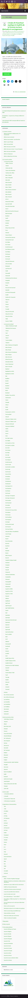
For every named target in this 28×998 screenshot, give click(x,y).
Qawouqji (7, 617)
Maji (5, 851)
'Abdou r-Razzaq (9, 163)
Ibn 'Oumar (7, 244)
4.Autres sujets (5, 792)
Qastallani (7, 615)
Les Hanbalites (7, 704)
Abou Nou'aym (8, 357)
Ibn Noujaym (8, 519)
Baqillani (7, 378)
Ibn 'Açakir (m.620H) (9, 445)
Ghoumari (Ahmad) (9, 424)
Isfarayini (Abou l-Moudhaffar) (12, 531)
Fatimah (7, 232)
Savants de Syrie (7, 946)
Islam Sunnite (4, 10)
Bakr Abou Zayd (7, 726)
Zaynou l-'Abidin (8, 321)
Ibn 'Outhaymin (7, 738)
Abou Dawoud (8, 182)
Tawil (6, 675)
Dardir (6, 409)
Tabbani (7, 670)
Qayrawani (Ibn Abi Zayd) (10, 620)
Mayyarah (7, 572)
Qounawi (7, 624)
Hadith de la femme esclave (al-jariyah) (14, 32)
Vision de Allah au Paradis (9, 913)
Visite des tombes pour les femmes (11, 915)
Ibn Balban (7, 476)
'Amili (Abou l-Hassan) (8, 719)
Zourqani (7, 689)
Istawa (5, 842)
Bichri (6, 390)
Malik (6, 271)
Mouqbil (5, 764)
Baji (6, 376)
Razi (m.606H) (8, 634)
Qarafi (6, 610)
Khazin (6, 553)
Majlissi (5, 760)
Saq (4, 863)
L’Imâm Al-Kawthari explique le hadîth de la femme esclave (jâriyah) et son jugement (13, 26)
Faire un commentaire (20, 91)
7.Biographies (5, 921)
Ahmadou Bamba (9, 361)
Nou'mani (6, 767)
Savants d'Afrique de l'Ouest (10, 929)
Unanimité (6, 711)
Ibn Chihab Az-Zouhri (9, 249)
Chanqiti (7, 402)
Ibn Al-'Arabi (8, 464)
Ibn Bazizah (7, 483)
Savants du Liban (7, 953)
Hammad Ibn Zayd (9, 239)
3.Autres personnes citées (8, 717)
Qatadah (7, 290)
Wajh (5, 866)
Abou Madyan (8, 354)
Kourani (7, 558)
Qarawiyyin (6, 709)
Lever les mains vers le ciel (9, 894)
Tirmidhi (7, 309)
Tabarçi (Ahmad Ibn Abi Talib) (10, 783)
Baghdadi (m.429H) (9, 371)
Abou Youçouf (8, 194)
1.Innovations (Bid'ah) (8, 794)
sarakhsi (7, 653)
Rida (5, 861)
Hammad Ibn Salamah (10, 237)
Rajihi (5, 774)
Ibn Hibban (7, 251)
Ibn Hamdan (8, 500)
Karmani (7, 543)
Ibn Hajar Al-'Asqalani (10, 495)
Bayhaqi (7, 388)
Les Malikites (19, 34)
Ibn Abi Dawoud (8, 247)
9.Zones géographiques (7, 927)
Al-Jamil (5, 825)
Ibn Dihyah (7, 491)
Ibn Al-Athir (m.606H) (10, 467)
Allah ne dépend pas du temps (10, 156)
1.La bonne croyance (6, 131)
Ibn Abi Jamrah (8, 462)
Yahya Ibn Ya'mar (9, 314)
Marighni (7, 565)
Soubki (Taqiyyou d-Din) (10, 660)
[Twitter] (6, 1)
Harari (6, 433)
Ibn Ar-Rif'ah (8, 474)
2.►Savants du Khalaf (8, 324)
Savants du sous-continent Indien (11, 958)
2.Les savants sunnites (7, 159)
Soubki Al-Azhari (8, 663)
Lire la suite (6, 74)
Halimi (6, 431)
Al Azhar (6, 692)
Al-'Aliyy (5, 816)
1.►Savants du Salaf (8, 161)
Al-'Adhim (6, 811)
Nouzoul (5, 854)
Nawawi (7, 596)
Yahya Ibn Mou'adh (9, 311)
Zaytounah (6, 714)
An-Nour (6, 830)
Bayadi (6, 383)
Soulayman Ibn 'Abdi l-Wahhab (12, 665)
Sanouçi (7, 651)
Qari (6, 613)
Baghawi (7, 369)
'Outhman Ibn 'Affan (9, 173)
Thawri (6, 306)
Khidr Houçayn (8, 555)
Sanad (6, 648)
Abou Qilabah (8, 192)
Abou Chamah (8, 347)
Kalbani (5, 752)
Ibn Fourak (7, 493)
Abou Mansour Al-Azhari (10, 189)
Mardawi (7, 562)
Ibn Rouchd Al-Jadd (9, 524)
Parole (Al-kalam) (7, 856)
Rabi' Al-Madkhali (8, 771)
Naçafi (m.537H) (9, 591)
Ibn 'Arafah (7, 457)
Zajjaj (6, 318)
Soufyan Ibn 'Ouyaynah (10, 297)
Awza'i (6, 208)
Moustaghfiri (8, 581)
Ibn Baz (5, 743)
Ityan (5, 844)
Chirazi (6, 404)
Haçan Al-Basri (8, 235)
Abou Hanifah (8, 185)
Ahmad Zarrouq (8, 359)
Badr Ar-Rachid (8, 366)
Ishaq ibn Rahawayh (9, 261)
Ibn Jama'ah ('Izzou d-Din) (11, 510)
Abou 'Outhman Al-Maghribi (11, 345)
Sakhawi (7, 641)
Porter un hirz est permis (9, 906)
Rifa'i (6, 636)
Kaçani (6, 538)
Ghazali (7, 416)
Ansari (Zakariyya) (9, 364)
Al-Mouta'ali (6, 828)
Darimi (6, 225)
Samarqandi (8, 644)
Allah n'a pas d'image (8, 142)
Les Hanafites (13, 34)
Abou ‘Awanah (8, 196)
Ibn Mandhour (8, 517)
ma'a (5, 849)
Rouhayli (6, 776)
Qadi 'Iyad (7, 603)
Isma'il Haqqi (8, 534)
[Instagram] (9, 1)
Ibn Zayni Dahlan (9, 529)
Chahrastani (8, 397)
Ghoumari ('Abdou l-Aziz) (10, 419)
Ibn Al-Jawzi (8, 471)
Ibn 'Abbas (7, 242)
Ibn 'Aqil (7, 455)
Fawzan (5, 731)
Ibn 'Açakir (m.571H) (9, 443)
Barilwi (6, 381)
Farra (6, 230)
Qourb (5, 859)
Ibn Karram (6, 745)
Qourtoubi (7, 629)
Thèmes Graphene (14, 996)
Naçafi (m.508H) (9, 589)
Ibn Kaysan (7, 254)
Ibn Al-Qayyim (7, 740)
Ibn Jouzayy (7, 514)
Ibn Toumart (8, 526)
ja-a (5, 847)
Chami (6, 400)
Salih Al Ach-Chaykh (8, 779)
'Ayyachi (5, 721)
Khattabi (7, 550)
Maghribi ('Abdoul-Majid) (10, 560)
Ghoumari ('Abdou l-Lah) (10, 421)
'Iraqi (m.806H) (8, 340)
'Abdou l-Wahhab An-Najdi (11, 326)
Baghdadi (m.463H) (9, 373)
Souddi (6, 294)
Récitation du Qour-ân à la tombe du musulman (14, 908)
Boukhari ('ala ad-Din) (10, 395)
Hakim (6, 428)
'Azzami (7, 335)
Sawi (6, 656)
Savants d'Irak (7, 941)
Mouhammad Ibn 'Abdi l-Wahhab (11, 762)
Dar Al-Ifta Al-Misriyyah (9, 697)
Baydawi (7, 385)
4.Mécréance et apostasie (9, 801)
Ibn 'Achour (7, 450)
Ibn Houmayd (8, 503)
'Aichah (7, 165)
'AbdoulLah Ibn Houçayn (10, 328)
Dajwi (6, 407)
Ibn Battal (7, 479)
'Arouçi (6, 330)
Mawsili (7, 569)
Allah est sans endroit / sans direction (15, 31)
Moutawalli (7, 584)
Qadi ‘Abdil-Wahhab (9, 608)
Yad (4, 868)
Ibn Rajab (7, 522)
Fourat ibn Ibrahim (8, 733)
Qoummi (6, 769)
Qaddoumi (7, 601)
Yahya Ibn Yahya (8, 316)
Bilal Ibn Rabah (8, 213)
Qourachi (7, 627)
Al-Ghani (6, 823)
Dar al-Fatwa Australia (9, 694)
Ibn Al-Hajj (7, 469)
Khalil (6, 548)
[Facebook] (4, 1)
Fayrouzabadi (8, 414)
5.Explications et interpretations (9, 804)
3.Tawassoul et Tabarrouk (9, 798)
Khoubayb (7, 266)
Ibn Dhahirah (8, 488)
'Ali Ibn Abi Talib (8, 168)
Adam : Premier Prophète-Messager (12, 878)
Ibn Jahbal (7, 505)
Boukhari (7, 216)
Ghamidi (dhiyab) (7, 736)
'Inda (5, 808)
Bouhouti (7, 393)
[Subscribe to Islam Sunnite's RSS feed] (2, 1)
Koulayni (6, 757)
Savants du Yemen (8, 960)
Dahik (5, 832)
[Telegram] (12, 1)
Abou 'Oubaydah (9, 177)
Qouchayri (7, 622)
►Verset (6, 873)
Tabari (6, 302)
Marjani (7, 567)
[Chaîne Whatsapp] (15, 1)
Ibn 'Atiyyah (8, 459)
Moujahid (7, 280)
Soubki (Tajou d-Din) (9, 658)
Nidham (7, 598)
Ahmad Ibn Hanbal (9, 201)
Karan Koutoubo (8, 541)
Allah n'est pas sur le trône (9, 146)
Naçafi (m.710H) (9, 593)
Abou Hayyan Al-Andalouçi (11, 352)
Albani (5, 724)
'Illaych (6, 338)
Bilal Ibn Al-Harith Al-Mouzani (11, 211)
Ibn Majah (7, 256)
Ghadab (5, 839)
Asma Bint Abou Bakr (10, 206)
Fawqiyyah (6, 835)
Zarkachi (7, 687)
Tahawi (7, 304)
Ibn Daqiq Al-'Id (8, 486)
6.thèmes (4, 876)
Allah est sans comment (9, 137)
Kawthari (8, 34)
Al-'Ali (5, 813)
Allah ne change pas (8, 153)
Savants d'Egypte (7, 936)
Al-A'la (5, 820)
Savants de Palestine (8, 943)
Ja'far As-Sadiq (8, 263)
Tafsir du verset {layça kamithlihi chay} (12, 910)
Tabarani (7, 299)
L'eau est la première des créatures (11, 891)
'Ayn (5, 806)
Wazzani (7, 682)
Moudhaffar (8, 577)
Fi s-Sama (6, 837)
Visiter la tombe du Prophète (10, 918)
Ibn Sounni (7, 259)
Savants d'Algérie (7, 931)
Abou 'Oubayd (8, 175)
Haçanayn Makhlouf (9, 426)
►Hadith (12, 35)
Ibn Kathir (6, 748)
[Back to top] (24, 994)
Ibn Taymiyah (7, 750)
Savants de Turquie (6, 35)
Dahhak (7, 223)
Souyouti (7, 667)
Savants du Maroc (8, 955)
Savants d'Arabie (7, 934)
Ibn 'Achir (7, 448)
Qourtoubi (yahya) (9, 632)
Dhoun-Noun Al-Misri (10, 228)
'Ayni (6, 333)
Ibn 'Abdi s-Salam (9, 438)
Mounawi (7, 579)
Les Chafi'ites (6, 699)
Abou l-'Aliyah (8, 187)
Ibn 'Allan (7, 452)
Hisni (6, 436)
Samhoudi (7, 646)
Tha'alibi (7, 677)
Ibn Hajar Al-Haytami (10, 498)
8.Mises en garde (6, 924)
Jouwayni (7, 536)
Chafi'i (6, 218)
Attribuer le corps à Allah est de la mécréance (14, 884)
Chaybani (7, 220)
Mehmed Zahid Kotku (10, 574)
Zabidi (6, 684)
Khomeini (6, 755)
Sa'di (6, 639)
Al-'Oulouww (6, 818)
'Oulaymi (7, 342)
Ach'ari (6, 199)
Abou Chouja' (8, 349)
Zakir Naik (6, 788)
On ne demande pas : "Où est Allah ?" (12, 896)
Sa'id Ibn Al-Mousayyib (10, 292)
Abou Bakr (7, 180)
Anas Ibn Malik (8, 204)
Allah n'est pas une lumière (10, 151)
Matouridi (7, 275)
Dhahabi (6, 728)
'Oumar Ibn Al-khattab (10, 170)
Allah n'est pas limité (8, 144)
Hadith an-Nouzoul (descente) (10, 887)
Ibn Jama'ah (8, 507)
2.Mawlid (6, 796)
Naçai (6, 285)
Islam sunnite (5, 99)
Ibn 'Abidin (7, 440)
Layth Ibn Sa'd (8, 268)
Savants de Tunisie (8, 948)
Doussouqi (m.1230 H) (10, 412)
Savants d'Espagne (8, 938)
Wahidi (6, 679)
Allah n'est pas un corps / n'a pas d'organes (13, 149)
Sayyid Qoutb (7, 781)
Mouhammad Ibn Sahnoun (11, 278)
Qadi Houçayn (8, 605)
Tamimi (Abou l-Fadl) (9, 672)
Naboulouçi (7, 586)
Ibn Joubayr (7, 512)
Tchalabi (5, 786)
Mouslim (7, 283)
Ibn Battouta (8, 481)
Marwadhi (7, 273)
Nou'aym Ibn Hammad (10, 287)
